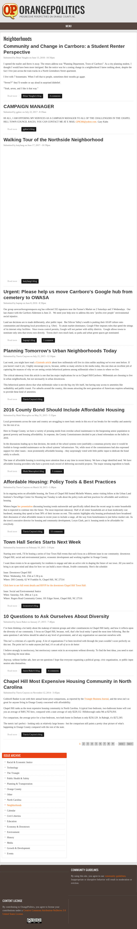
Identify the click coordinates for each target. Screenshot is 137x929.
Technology (12, 767)
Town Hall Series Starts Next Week (42, 542)
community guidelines (115, 876)
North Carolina (14, 800)
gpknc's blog (29, 129)
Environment (13, 832)
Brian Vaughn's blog (32, 96)
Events (10, 853)
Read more (13, 96)
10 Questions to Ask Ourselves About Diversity (56, 616)
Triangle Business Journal (96, 699)
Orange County (14, 789)
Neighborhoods (14, 805)
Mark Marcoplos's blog (33, 471)
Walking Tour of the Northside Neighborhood (53, 139)
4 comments (55, 96)
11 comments (57, 531)
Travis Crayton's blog (32, 399)
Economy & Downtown (18, 826)
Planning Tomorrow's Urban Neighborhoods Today (60, 350)
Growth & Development (18, 848)
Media (10, 843)
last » (129, 744)
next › (121, 744)
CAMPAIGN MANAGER (29, 106)
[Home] (43, 19)
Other (9, 794)
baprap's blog (29, 340)
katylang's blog (30, 281)
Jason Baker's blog (31, 671)
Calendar (11, 810)
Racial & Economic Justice (19, 762)
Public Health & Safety (18, 778)
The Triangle (13, 773)
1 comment (48, 340)
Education (12, 821)
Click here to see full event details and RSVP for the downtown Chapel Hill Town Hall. (45, 585)
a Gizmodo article (42, 362)
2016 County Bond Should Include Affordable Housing (64, 409)
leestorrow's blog (30, 606)
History (10, 837)
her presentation (25, 506)
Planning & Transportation (19, 784)
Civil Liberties (14, 816)
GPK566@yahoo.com (86, 121)
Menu (69, 26)
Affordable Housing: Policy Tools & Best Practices (60, 481)
